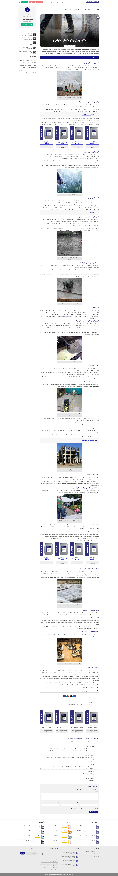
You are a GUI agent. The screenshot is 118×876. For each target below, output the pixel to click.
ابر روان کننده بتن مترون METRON (46, 143)
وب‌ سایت (57, 802)
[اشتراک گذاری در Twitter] (73, 696)
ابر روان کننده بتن (92, 141)
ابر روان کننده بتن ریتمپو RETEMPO (92, 143)
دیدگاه (96, 791)
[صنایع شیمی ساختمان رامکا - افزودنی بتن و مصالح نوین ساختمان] (91, 2)
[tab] (69, 687)
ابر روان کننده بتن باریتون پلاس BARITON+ (77, 143)
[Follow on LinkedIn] (90, 856)
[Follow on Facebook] (98, 856)
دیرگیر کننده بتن (55, 859)
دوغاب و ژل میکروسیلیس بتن (47, 857)
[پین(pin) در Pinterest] (68, 696)
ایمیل (77, 802)
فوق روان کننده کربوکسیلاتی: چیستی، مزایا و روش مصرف (26, 38)
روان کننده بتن (77, 141)
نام (97, 802)
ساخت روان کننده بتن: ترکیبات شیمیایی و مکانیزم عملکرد (26, 34)
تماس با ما (67, 2)
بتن (82, 328)
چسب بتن (47, 865)
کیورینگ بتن (56, 869)
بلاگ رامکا (71, 2)
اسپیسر (49, 853)
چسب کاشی (49, 867)
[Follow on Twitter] (94, 856)
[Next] (40, 138)
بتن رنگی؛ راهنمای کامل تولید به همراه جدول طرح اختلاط (27, 61)
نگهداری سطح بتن (43, 863)
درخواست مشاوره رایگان (55, 2)
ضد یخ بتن (43, 861)
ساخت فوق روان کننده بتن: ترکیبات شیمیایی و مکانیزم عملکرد (26, 43)
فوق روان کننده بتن (54, 863)
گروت (51, 869)
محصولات (77, 2)
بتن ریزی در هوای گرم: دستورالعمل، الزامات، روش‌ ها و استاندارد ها (81, 742)
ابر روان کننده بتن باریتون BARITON (62, 143)
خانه (80, 2)
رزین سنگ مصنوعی (47, 859)
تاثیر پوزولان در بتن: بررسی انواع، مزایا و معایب (25, 48)
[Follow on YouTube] (88, 856)
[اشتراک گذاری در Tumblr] (64, 696)
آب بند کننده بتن (55, 852)
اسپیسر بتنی (45, 853)
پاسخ (40, 752)
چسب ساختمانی (55, 867)
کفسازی (45, 867)
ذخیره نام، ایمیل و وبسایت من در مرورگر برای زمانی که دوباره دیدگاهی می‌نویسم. (81, 809)
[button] (19, 2)
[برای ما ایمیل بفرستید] (92, 856)
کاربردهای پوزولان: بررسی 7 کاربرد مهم (25, 52)
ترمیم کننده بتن (45, 855)
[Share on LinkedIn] (66, 696)
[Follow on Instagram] (96, 856)
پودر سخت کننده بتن (54, 865)
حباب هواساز (56, 857)
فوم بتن (48, 863)
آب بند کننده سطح (48, 852)
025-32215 (96, 854)
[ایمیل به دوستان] (71, 696)
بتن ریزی (98, 7)
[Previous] (99, 138)
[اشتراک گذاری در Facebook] (75, 696)
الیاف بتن (50, 855)
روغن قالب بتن (48, 861)
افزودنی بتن (56, 855)
